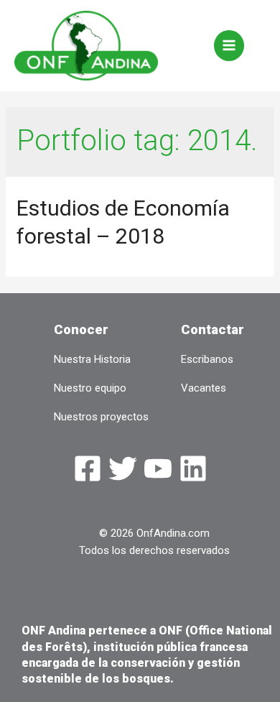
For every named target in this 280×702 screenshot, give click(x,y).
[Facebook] (87, 468)
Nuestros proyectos (101, 416)
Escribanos (207, 359)
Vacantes (203, 388)
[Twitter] (122, 468)
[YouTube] (158, 468)
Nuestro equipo (90, 388)
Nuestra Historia (92, 359)
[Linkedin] (193, 468)
